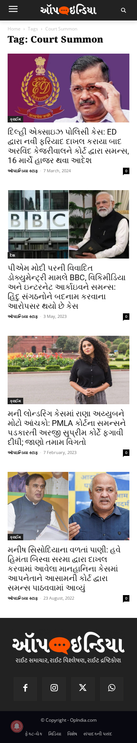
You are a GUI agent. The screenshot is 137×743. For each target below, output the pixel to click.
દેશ (12, 255)
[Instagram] (54, 689)
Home (14, 28)
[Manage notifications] (17, 726)
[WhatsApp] (112, 689)
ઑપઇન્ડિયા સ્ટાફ (23, 170)
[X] (83, 689)
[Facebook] (25, 689)
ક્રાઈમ (15, 119)
